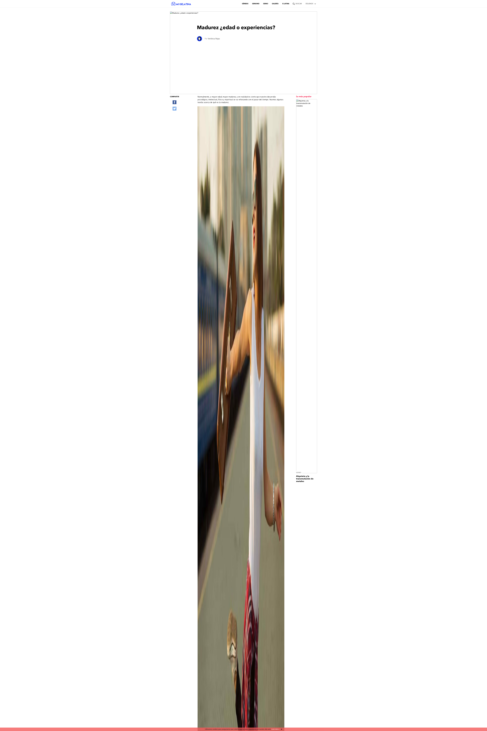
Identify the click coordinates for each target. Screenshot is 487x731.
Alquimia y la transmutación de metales (305, 478)
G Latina (285, 4)
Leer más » (275, 729)
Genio (265, 4)
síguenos (309, 4)
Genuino (255, 4)
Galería (275, 4)
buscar (299, 4)
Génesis (245, 4)
